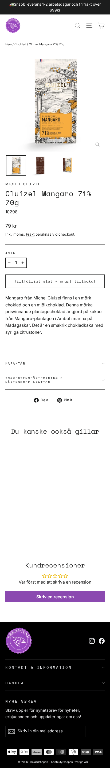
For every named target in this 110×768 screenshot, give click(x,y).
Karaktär (15, 363)
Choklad (20, 44)
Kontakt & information (38, 667)
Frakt (30, 234)
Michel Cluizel (23, 184)
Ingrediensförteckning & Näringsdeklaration (34, 380)
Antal (11, 253)
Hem (8, 44)
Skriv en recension (55, 596)
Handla (14, 683)
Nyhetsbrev (21, 700)
